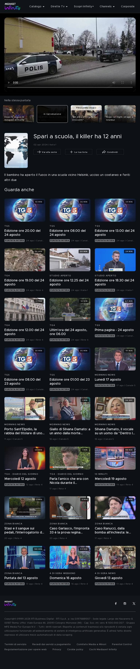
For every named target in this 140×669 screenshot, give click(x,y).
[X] (134, 603)
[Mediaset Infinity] (12, 6)
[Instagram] (125, 603)
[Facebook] (115, 603)
